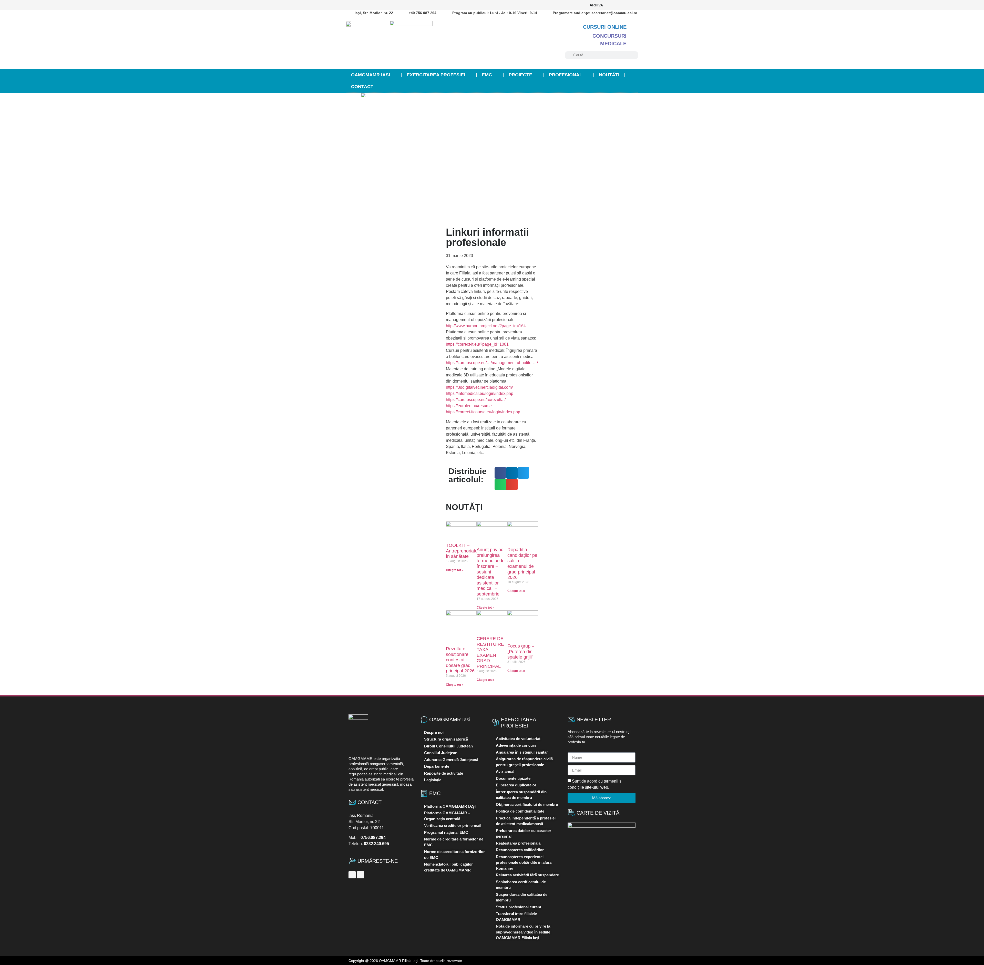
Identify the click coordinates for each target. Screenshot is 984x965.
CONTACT (362, 86)
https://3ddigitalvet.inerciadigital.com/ (479, 387)
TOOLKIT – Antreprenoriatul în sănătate (462, 551)
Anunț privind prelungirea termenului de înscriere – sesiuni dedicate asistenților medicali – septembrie (491, 572)
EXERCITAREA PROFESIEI (436, 74)
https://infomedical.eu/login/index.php (479, 393)
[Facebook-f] (615, 5)
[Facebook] (352, 874)
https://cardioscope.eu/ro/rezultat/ (476, 399)
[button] (500, 473)
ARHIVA (596, 5)
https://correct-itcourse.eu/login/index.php (483, 412)
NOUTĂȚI (609, 74)
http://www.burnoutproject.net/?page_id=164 (486, 326)
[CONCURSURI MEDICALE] (634, 36)
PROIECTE (520, 74)
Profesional (565, 74)
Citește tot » (455, 570)
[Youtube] (632, 5)
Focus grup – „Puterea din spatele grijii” (520, 651)
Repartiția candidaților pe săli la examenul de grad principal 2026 (522, 563)
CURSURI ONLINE (605, 27)
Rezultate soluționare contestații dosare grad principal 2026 (460, 659)
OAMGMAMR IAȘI (370, 74)
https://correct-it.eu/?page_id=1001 (477, 344)
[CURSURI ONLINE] (634, 27)
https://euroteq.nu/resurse (469, 406)
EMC (487, 74)
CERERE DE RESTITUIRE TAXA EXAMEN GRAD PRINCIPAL (490, 652)
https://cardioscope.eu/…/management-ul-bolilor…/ (492, 363)
